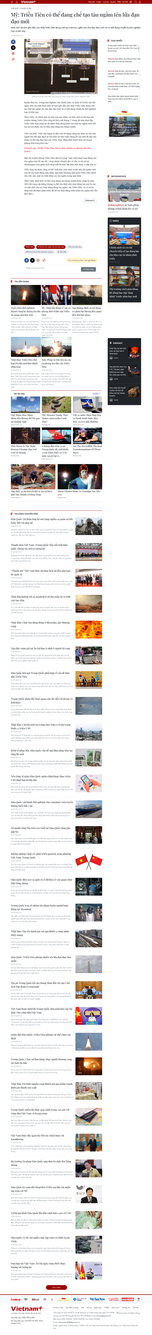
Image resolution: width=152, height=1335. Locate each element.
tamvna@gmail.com (103, 1316)
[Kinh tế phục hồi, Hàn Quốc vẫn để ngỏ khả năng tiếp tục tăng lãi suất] (88, 757)
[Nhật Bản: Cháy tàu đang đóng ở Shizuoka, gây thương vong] (88, 629)
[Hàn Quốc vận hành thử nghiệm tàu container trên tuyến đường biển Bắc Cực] (88, 809)
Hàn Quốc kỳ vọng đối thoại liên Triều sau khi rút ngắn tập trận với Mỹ (40, 1188)
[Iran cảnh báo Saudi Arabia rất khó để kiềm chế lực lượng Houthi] (133, 392)
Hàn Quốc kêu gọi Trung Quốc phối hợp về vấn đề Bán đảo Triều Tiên (40, 674)
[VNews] (138, 1299)
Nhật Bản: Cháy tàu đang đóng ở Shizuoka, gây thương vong (40, 624)
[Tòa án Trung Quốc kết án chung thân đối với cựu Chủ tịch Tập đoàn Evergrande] (88, 990)
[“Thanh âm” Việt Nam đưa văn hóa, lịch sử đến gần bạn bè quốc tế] (88, 578)
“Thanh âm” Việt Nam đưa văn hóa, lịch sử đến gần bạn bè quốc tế (40, 572)
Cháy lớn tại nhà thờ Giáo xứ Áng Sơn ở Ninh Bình (117, 351)
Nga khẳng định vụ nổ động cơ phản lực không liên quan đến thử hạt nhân (87, 311)
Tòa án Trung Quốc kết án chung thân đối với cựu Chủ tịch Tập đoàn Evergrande (40, 984)
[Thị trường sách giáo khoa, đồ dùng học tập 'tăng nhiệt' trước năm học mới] (124, 276)
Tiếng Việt (91, 2)
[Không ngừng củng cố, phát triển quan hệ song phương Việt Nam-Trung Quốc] (88, 861)
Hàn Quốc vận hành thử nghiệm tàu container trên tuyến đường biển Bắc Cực (42, 803)
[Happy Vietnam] (63, 1299)
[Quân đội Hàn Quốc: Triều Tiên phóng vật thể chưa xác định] (88, 1042)
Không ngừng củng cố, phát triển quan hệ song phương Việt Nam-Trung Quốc (41, 855)
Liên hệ (135, 1307)
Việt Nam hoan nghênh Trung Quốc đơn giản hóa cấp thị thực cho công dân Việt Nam (41, 1010)
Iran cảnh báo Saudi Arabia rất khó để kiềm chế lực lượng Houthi (117, 392)
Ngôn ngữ (97, 1307)
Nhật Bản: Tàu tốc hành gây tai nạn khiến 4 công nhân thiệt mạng (40, 933)
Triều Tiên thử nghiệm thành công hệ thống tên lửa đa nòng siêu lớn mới (26, 311)
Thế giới (15, 8)
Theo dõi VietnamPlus (75, 260)
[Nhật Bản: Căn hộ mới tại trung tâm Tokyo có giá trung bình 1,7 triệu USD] (88, 732)
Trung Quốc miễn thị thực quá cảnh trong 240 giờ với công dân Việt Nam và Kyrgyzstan (40, 1111)
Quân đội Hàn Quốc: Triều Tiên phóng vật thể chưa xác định (41, 1036)
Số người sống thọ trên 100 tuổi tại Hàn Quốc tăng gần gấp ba (40, 829)
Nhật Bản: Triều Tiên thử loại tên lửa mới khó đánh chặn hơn (24, 363)
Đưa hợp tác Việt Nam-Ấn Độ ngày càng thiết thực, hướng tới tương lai (38, 1265)
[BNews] (26, 1299)
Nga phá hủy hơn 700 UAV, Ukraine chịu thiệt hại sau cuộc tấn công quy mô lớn (118, 370)
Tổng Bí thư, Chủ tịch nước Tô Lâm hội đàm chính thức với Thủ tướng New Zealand (123, 86)
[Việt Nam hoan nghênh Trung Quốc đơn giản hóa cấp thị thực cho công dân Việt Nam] (88, 1016)
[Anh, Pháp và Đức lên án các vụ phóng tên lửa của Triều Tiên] (57, 347)
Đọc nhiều (116, 40)
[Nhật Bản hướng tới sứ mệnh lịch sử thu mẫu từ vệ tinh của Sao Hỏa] (88, 604)
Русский (125, 2)
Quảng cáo (126, 1307)
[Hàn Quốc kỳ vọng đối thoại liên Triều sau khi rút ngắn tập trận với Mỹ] (88, 1194)
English (98, 2)
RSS (82, 1307)
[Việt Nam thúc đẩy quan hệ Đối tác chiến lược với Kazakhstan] (88, 1142)
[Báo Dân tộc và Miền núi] (13, 1299)
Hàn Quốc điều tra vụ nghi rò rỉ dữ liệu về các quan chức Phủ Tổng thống (41, 881)
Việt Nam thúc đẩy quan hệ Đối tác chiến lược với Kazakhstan (37, 1137)
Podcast (117, 343)
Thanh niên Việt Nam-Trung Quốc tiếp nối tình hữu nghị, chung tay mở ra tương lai (39, 546)
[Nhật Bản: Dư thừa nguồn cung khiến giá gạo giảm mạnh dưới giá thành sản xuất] (88, 1091)
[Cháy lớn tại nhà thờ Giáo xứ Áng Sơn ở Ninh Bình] (133, 352)
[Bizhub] (35, 1299)
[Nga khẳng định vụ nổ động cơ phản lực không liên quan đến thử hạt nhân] (87, 295)
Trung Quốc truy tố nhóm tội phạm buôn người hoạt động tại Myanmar (39, 907)
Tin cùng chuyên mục (26, 513)
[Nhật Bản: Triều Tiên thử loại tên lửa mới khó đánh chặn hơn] (26, 347)
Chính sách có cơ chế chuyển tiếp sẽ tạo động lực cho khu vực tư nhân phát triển (124, 253)
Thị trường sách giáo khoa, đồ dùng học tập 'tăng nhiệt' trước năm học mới (123, 292)
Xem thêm (56, 1287)
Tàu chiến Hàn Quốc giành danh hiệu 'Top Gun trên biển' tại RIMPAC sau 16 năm (123, 99)
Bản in (13, 53)
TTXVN (106, 1307)
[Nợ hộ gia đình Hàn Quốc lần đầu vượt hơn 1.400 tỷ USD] (88, 1220)
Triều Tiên (63, 252)
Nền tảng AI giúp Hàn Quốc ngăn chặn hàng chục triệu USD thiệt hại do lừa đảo (41, 778)
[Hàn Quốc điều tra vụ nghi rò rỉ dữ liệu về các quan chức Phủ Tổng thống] (88, 887)
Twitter (13, 47)
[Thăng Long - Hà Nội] (131, 2)
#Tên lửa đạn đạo (74, 247)
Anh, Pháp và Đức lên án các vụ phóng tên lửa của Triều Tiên (56, 363)
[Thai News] (52, 1299)
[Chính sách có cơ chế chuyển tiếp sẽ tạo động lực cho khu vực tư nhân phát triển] (124, 235)
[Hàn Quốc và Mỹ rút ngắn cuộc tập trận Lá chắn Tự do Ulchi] (88, 1245)
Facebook (13, 42)
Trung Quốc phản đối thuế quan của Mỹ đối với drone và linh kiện (42, 700)
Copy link (13, 59)
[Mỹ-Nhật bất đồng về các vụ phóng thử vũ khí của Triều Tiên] (57, 295)
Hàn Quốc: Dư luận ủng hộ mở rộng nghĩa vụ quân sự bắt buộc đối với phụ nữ (42, 520)
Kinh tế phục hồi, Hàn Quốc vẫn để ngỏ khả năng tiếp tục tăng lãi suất (42, 752)
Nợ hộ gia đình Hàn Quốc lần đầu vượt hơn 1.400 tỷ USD (41, 1213)
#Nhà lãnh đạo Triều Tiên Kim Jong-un (39, 252)
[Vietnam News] (97, 1299)
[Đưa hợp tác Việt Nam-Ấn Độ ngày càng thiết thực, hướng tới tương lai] (88, 1270)
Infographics (118, 176)
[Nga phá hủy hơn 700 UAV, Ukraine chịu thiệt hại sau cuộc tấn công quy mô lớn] (133, 370)
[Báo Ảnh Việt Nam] (128, 1299)
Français (106, 2)
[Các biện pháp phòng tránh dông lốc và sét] (124, 191)
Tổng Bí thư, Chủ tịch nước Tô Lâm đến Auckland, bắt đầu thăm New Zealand (123, 74)
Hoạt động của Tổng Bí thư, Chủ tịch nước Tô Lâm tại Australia (124, 60)
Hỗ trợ (89, 1307)
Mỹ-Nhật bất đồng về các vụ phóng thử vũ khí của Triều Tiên (56, 311)
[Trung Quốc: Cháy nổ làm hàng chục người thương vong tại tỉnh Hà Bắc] (88, 1066)
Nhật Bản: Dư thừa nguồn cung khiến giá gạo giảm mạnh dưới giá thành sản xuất (42, 1085)
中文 (119, 2)
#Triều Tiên (29, 247)
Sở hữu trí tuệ (58, 1307)
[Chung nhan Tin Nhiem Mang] (129, 1312)
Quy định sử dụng (72, 1307)
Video (116, 220)
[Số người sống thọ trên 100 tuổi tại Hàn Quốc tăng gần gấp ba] (88, 835)
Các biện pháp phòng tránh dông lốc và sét (123, 206)
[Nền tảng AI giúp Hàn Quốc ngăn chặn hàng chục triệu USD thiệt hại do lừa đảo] (88, 783)
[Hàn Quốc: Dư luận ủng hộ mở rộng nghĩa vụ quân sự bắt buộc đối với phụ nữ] (88, 526)
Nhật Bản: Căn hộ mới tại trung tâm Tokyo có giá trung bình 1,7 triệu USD (41, 726)
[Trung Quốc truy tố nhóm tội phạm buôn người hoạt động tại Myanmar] (88, 912)
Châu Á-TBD (26, 8)
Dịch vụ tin (115, 1307)
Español (113, 2)
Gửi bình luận (88, 269)
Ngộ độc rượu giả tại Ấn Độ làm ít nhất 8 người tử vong (40, 648)
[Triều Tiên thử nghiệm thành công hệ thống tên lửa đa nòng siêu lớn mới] (26, 295)
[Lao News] (45, 1299)
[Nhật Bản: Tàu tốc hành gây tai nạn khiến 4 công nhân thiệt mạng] (88, 938)
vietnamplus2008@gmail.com (69, 1322)
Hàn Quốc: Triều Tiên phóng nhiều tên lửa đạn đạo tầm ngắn (41, 958)
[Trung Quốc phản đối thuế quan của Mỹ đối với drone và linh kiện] (88, 706)
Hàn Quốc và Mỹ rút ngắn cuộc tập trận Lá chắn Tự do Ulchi (40, 1239)
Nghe (116, 358)
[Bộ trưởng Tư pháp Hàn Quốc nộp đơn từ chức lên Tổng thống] (88, 1168)
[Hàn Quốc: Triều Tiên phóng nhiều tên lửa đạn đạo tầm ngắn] (88, 964)
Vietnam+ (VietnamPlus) (28, 2)
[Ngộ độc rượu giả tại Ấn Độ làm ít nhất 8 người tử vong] (88, 655)
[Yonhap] (80, 1299)
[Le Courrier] (113, 1299)
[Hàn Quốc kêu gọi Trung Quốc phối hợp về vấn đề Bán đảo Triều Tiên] (88, 680)
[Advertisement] (61, 221)
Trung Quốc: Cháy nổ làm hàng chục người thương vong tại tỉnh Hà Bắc (41, 1061)
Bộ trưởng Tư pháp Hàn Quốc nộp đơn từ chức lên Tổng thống (41, 1163)
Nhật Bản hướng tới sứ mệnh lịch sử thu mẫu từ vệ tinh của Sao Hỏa (40, 598)
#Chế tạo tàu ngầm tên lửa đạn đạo (51, 247)
